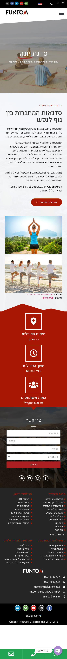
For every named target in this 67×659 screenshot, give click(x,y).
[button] (51, 4)
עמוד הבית (53, 62)
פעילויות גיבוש (40, 62)
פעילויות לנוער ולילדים (18, 540)
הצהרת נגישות (57, 535)
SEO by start (32, 616)
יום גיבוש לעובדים (44, 294)
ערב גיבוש (31, 294)
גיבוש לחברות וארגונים (51, 540)
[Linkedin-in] (17, 3)
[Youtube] (21, 3)
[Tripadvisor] (26, 3)
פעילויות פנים (26, 62)
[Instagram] (7, 3)
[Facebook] (45, 478)
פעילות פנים (48, 297)
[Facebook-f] (12, 3)
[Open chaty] (58, 650)
